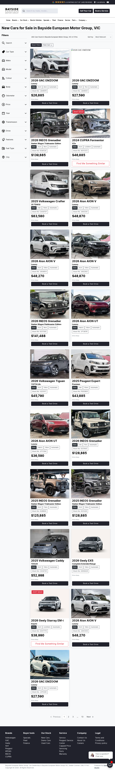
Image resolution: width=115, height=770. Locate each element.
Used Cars (45, 743)
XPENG (8, 751)
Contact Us (82, 738)
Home (8, 20)
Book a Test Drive (49, 103)
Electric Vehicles (36, 20)
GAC (7, 740)
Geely (7, 743)
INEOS (8, 754)
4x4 (7, 746)
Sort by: (91, 37)
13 (82, 717)
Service (67, 20)
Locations (101, 2)
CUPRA (8, 757)
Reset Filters (36, 45)
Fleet (54, 20)
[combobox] (35, 10)
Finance (60, 20)
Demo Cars (46, 740)
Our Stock (23, 20)
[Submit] (24, 10)
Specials (46, 20)
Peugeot (8, 749)
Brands (14, 20)
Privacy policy (101, 743)
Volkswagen (10, 738)
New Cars (45, 738)
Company (82, 20)
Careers (80, 743)
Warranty (63, 754)
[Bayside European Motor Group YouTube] (108, 2)
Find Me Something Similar (90, 163)
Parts (74, 20)
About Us (81, 740)
